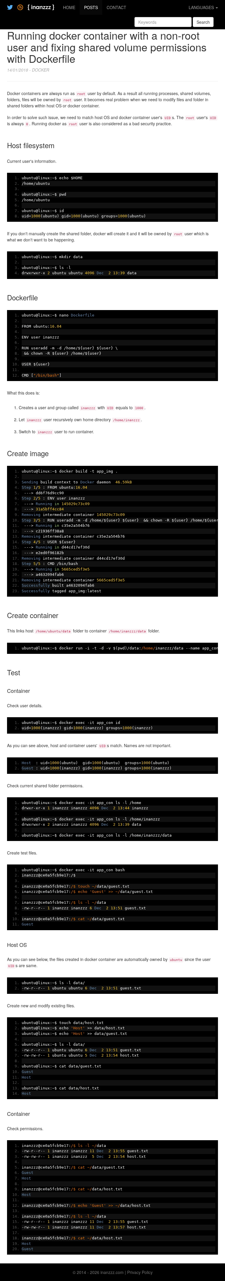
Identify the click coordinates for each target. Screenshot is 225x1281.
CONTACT (116, 7)
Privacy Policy (140, 1272)
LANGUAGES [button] (202, 7)
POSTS (91, 7)
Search (203, 22)
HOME (69, 7)
